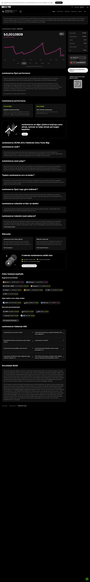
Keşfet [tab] (80, 11)
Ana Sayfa (4, 405)
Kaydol (81, 7)
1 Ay (48, 63)
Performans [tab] (60, 11)
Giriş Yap (77, 7)
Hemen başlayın (8, 247)
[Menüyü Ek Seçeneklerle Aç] (87, 7)
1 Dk (18, 63)
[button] (72, 7)
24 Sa (42, 63)
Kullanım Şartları (19, 389)
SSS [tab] (85, 11)
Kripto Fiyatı (13, 405)
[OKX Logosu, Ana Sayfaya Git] (6, 7)
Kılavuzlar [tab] (74, 11)
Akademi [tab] (67, 11)
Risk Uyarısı (28, 389)
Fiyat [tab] (53, 11)
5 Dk (24, 63)
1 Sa (30, 63)
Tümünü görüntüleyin (9, 227)
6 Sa (36, 63)
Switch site (59, 2)
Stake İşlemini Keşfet (42, 247)
